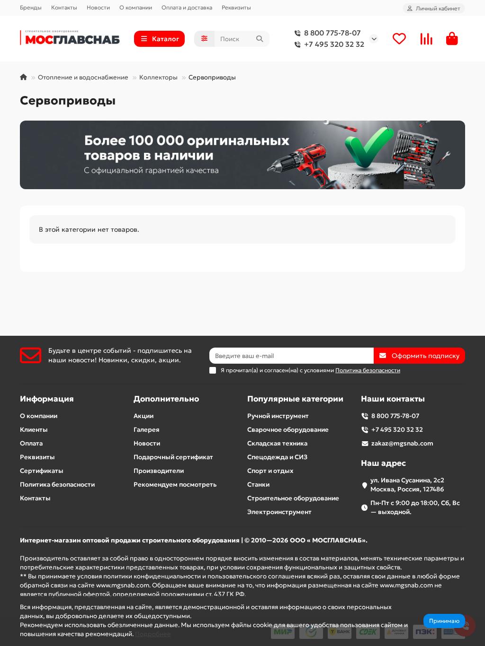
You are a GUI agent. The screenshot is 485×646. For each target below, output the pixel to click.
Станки (258, 484)
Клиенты (34, 430)
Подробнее (153, 634)
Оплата (31, 443)
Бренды (31, 7)
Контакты (64, 7)
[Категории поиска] (204, 39)
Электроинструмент (279, 512)
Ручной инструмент (278, 416)
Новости (98, 7)
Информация (47, 399)
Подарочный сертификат (173, 457)
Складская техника (277, 443)
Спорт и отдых (270, 471)
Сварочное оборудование (288, 430)
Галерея (147, 430)
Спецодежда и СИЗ (277, 457)
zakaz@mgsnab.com (402, 443)
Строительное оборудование (293, 498)
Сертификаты (41, 471)
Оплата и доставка (187, 7)
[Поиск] (259, 38)
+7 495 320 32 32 (334, 44)
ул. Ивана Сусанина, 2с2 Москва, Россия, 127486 (407, 484)
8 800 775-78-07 (332, 32)
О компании (135, 7)
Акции (143, 416)
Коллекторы (158, 77)
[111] (242, 155)
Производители (159, 471)
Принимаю (444, 620)
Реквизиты (236, 7)
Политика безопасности (57, 484)
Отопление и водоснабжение (83, 77)
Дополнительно (166, 399)
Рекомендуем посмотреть (175, 484)
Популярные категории (295, 399)
